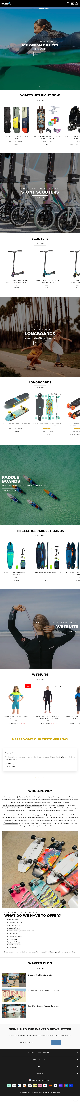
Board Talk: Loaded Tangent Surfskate (43, 1006)
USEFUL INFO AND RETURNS (39, 1052)
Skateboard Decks (13, 919)
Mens (61, 632)
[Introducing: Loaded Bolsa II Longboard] (14, 995)
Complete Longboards (14, 936)
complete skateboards (58, 802)
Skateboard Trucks (13, 928)
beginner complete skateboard (44, 820)
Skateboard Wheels (13, 925)
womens (72, 632)
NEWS (39, 1066)
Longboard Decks (13, 933)
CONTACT (39, 1073)
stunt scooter (66, 820)
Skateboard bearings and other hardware (20, 931)
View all (40, 100)
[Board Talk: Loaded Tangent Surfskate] (14, 1011)
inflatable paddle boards (33, 805)
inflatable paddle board (10, 823)
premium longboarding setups (13, 805)
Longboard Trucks (13, 939)
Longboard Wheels (13, 942)
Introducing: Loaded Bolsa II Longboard (44, 990)
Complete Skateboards (14, 922)
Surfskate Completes (14, 945)
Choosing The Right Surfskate (40, 975)
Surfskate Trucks (12, 947)
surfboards (60, 805)
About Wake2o (39, 1059)
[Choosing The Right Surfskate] (14, 980)
